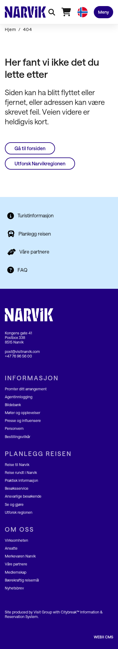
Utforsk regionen (18, 512)
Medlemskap (15, 572)
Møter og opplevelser (22, 412)
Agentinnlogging (18, 397)
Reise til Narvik (17, 464)
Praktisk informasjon (21, 480)
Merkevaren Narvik (20, 556)
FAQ (23, 270)
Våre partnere (34, 251)
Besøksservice (16, 488)
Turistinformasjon (36, 215)
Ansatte (11, 548)
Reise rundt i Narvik (21, 472)
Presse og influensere (23, 420)
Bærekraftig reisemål (22, 580)
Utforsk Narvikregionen (40, 163)
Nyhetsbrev (14, 588)
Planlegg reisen (34, 233)
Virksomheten (16, 540)
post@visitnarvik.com (22, 351)
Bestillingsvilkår (17, 436)
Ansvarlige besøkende (23, 496)
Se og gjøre (14, 504)
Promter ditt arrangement (26, 389)
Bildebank (13, 404)
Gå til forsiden (30, 148)
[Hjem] (25, 11)
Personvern (14, 428)
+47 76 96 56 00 (18, 356)
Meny (103, 12)
